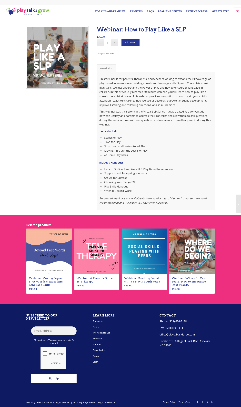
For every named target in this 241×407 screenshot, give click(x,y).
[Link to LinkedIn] (212, 401)
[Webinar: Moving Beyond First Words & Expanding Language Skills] (238, 204)
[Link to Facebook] (197, 401)
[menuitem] (110, 11)
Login (95, 361)
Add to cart (130, 42)
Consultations (100, 350)
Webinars (110, 53)
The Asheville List (101, 332)
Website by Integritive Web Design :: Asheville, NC (94, 402)
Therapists (98, 321)
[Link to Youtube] (202, 401)
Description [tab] (106, 68)
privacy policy (64, 340)
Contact (96, 356)
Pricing (96, 326)
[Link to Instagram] (207, 401)
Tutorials (97, 344)
